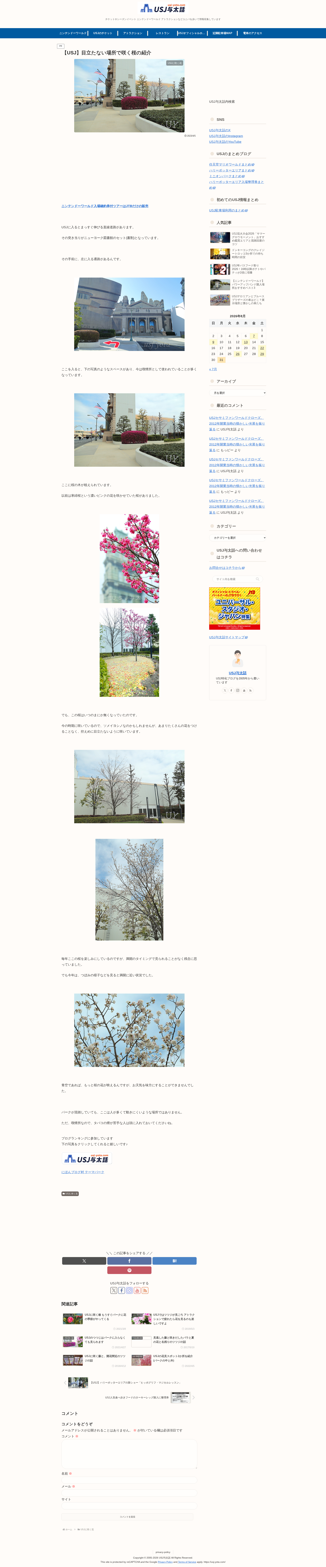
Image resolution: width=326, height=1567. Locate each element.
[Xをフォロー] (113, 1290)
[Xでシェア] (84, 1261)
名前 (66, 1473)
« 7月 (213, 369)
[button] (258, 579)
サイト (66, 1499)
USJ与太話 (238, 673)
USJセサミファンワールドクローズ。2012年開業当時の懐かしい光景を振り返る (237, 423)
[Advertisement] (129, 164)
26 (238, 354)
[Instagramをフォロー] (129, 1290)
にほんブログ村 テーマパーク (82, 1172)
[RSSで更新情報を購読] (145, 1290)
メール (68, 1486)
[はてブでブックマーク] (174, 1261)
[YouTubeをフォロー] (137, 1290)
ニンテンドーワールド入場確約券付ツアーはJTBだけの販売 (104, 206)
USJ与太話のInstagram (226, 136)
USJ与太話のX (220, 130)
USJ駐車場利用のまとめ (226, 210)
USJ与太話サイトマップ (226, 637)
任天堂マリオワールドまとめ (230, 164)
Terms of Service (186, 1562)
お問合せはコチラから (225, 568)
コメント (69, 1436)
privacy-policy (163, 1552)
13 (246, 342)
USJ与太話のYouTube (225, 142)
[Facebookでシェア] (129, 1261)
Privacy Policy (165, 1562)
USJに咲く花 (72, 1193)
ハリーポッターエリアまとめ (230, 170)
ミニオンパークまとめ (225, 176)
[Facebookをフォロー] (121, 1290)
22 (262, 348)
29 (262, 354)
